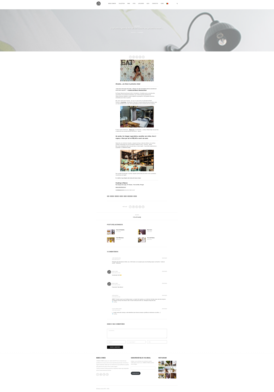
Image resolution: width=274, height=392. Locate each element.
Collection (122, 3)
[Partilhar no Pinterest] (140, 57)
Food (134, 3)
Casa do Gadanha (120, 229)
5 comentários (140, 32)
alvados (112, 196)
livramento (130, 196)
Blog (148, 3)
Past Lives (149, 229)
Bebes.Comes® (112, 3)
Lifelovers (141, 3)
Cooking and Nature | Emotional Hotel (137, 90)
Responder (164, 258)
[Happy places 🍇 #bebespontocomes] (167, 369)
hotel (125, 196)
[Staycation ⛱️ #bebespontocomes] (173, 369)
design (121, 196)
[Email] (143, 57)
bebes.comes (115, 271)
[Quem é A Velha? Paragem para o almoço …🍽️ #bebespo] (161, 376)
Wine (128, 3)
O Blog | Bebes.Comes (117, 308)
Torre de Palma (150, 237)
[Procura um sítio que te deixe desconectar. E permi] (173, 376)
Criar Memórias (120, 237)
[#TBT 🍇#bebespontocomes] (167, 363)
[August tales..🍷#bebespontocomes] (173, 363)
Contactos (155, 3)
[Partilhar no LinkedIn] (137, 57)
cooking (116, 196)
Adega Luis (131, 129)
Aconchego (123, 102)
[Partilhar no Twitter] (134, 57)
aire (108, 196)
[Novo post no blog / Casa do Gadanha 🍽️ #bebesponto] (161, 363)
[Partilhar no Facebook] (130, 57)
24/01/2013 (133, 32)
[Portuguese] (167, 3)
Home (162, 3)
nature (135, 196)
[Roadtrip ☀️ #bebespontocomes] (161, 369)
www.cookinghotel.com (121, 187)
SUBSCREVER (135, 373)
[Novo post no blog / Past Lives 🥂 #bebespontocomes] (167, 376)
